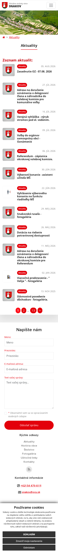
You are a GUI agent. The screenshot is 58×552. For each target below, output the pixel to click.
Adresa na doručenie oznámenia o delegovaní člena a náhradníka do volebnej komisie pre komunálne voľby (32, 96)
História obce (29, 445)
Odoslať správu (29, 425)
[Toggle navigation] (51, 5)
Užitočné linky (29, 458)
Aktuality (14, 37)
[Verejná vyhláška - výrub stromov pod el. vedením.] (9, 115)
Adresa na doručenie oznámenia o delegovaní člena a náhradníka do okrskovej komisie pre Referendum (32, 257)
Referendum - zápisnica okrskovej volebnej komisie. (35, 157)
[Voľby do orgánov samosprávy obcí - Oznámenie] (9, 135)
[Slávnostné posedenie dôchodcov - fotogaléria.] (9, 295)
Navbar (7, 5)
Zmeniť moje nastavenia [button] (29, 541)
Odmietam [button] (29, 547)
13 (33, 310)
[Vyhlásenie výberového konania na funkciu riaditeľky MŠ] (9, 193)
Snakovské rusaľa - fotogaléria (29, 215)
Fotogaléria (29, 453)
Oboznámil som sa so (28, 414)
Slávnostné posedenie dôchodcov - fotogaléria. (32, 298)
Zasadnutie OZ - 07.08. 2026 (34, 71)
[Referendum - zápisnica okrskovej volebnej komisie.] (9, 155)
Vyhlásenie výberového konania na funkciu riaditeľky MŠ (32, 196)
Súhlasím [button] (29, 534)
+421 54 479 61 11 (31, 485)
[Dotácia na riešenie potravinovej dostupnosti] (9, 231)
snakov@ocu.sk (31, 492)
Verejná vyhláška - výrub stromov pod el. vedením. (33, 118)
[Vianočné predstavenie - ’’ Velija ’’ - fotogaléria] (9, 277)
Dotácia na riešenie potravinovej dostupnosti (33, 234)
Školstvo (29, 449)
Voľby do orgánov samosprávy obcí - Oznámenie (28, 138)
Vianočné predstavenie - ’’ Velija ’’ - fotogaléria (33, 279)
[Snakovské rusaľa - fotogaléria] (9, 212)
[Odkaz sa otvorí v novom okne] (29, 469)
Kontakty (29, 462)
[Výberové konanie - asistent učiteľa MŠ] (9, 173)
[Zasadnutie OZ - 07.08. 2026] (9, 70)
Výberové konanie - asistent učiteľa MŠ (35, 176)
